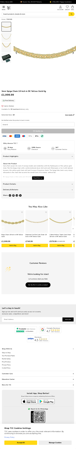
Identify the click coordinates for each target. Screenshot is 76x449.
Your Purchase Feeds (8, 356)
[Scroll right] (73, 229)
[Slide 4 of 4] (6, 58)
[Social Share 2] (13, 195)
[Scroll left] (2, 229)
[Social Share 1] (10, 195)
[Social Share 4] (20, 195)
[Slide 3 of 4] (6, 47)
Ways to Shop (6, 353)
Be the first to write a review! (38, 285)
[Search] (72, 14)
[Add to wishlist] (22, 212)
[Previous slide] (16, 53)
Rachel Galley (6, 359)
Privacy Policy (6, 365)
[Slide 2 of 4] (6, 37)
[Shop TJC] (31, 8)
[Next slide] (74, 53)
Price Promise (6, 362)
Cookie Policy (6, 368)
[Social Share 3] (17, 195)
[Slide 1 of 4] (6, 27)
